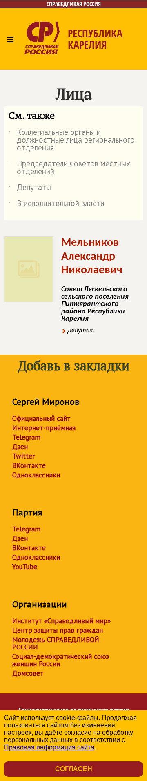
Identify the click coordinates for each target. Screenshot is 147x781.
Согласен (73, 768)
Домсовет (28, 673)
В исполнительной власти (57, 205)
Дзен (20, 446)
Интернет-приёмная (44, 427)
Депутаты (30, 189)
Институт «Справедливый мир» (61, 620)
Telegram (26, 437)
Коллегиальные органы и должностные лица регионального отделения (72, 140)
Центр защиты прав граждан (57, 630)
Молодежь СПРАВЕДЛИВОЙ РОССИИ (55, 643)
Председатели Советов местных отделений (69, 168)
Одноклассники (36, 475)
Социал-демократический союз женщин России (60, 660)
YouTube (24, 566)
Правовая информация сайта (49, 747)
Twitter (23, 456)
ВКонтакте (29, 465)
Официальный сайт (41, 418)
